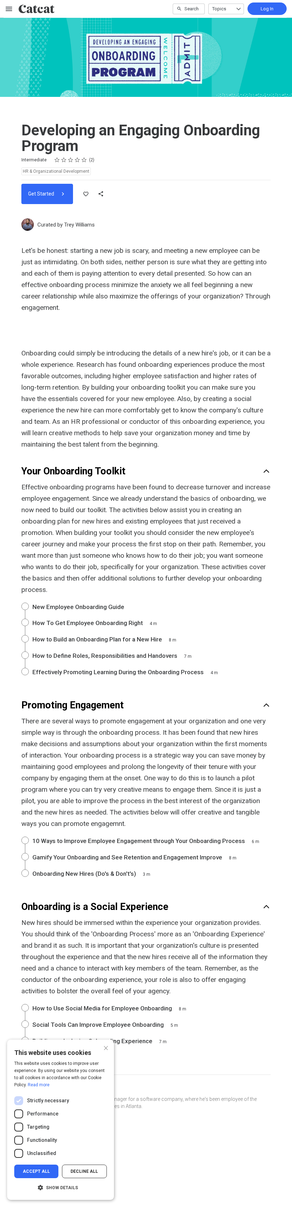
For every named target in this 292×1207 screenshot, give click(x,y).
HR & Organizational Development (56, 171)
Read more (38, 1084)
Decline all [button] (84, 1171)
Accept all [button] (36, 1171)
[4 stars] (77, 160)
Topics (219, 8)
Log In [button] (267, 8)
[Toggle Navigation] (9, 9)
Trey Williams (79, 225)
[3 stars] (70, 160)
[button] (60, 1188)
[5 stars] (84, 160)
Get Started (41, 194)
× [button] (106, 1047)
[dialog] (60, 1120)
